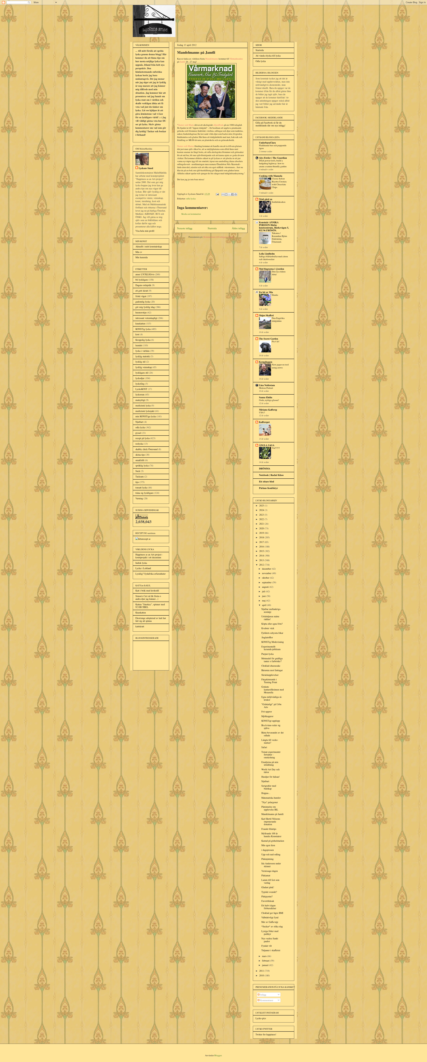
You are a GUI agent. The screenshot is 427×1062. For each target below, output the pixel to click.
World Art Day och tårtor (270, 771)
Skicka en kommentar (191, 213)
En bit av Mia (266, 292)
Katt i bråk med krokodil (147, 590)
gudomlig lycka (142, 301)
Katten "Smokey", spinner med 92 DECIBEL (150, 606)
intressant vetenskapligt (146, 318)
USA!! (262, 412)
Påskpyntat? (267, 896)
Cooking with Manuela (270, 176)
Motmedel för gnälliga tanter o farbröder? (272, 660)
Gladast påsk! (267, 887)
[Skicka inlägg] (217, 193)
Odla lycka (261, 61)
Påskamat (265, 875)
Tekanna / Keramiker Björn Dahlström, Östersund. (279, 237)
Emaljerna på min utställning (269, 763)
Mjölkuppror (267, 716)
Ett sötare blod (266, 481)
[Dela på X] (229, 194)
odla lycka (191, 198)
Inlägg (263, 994)
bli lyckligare (141, 279)
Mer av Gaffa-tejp (269, 921)
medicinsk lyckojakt (144, 411)
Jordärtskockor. (279, 201)
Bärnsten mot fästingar (272, 670)
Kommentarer (266, 1000)
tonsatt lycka (141, 487)
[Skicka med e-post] (223, 194)
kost (137, 334)
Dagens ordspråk (143, 285)
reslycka (139, 443)
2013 (262, 560)
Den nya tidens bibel (279, 273)
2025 (262, 505)
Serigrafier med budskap (268, 787)
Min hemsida (141, 257)
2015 (262, 551)
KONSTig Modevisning (272, 641)
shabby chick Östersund (146, 449)
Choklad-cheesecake (270, 665)
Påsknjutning (267, 858)
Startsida (212, 228)
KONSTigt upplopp (270, 720)
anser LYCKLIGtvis (144, 274)
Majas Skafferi (266, 315)
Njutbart (139, 421)
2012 (262, 564)
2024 (262, 510)
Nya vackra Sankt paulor (269, 940)
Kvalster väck (267, 628)
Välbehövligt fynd (269, 917)
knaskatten (140, 323)
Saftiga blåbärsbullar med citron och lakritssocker (273, 258)
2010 (262, 975)
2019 (262, 532)
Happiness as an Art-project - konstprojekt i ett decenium (149, 556)
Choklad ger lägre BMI (272, 912)
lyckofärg (139, 383)
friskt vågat (140, 296)
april (264, 605)
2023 (262, 514)
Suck (137, 471)
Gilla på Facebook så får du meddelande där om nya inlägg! (270, 124)
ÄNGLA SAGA (266, 445)
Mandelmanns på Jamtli (272, 814)
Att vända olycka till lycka (268, 55)
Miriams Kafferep (268, 409)
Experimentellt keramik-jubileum (271, 648)
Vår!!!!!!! (276, 447)
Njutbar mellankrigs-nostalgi (271, 610)
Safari (264, 747)
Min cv (138, 252)
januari (265, 965)
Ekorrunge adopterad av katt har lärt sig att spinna (150, 619)
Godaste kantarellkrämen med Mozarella (272, 689)
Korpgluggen (265, 362)
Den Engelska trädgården (278, 319)
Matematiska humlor (271, 797)
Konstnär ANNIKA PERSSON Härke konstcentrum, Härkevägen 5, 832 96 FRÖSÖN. (274, 226)
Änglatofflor (267, 637)
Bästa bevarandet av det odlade (272, 734)
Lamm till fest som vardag (270, 881)
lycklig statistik (142, 356)
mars (264, 956)
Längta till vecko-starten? (269, 741)
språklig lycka (142, 465)
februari (266, 960)
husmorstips (141, 312)
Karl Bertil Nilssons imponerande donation (270, 821)
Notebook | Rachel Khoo (271, 475)
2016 (262, 546)
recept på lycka (142, 438)
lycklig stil (140, 361)
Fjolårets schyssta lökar (272, 632)
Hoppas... (265, 793)
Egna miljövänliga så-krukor (271, 698)
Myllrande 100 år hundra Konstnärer (271, 835)
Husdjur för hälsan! (270, 776)
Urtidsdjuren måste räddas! (270, 618)
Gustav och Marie (186, 124)
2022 (262, 519)
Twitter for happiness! (266, 1034)
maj (264, 600)
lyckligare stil (141, 372)
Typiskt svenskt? (269, 891)
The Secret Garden (268, 338)
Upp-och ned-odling (270, 854)
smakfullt (139, 460)
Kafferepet (264, 422)
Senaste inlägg (184, 228)
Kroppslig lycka (142, 339)
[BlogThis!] (226, 194)
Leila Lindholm (267, 253)
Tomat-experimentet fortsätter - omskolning (270, 754)
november (267, 573)
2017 (262, 542)
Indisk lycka (141, 562)
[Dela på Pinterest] (235, 194)
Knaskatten (140, 612)
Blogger (218, 1055)
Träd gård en (265, 199)
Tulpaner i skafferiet (270, 950)
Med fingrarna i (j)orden (271, 269)
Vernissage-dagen (269, 870)
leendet (138, 345)
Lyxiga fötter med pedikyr (269, 932)
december (267, 568)
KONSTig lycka (143, 329)
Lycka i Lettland (143, 568)
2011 (262, 970)
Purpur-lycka (267, 653)
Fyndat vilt (266, 945)
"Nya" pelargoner (269, 802)
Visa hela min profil (144, 230)
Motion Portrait (266, 387)
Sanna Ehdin (265, 397)
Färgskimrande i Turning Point (269, 681)
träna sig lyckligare (144, 492)
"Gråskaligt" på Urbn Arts (271, 706)
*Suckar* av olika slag (272, 926)
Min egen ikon (268, 845)
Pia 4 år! (275, 341)
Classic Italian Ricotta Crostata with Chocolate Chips (279, 183)
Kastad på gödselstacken (272, 840)
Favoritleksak (267, 900)
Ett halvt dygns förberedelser (268, 907)
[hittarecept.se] (142, 538)
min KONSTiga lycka (145, 416)
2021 (262, 523)
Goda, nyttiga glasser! (269, 400)
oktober (266, 577)
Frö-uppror (266, 711)
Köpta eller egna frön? (272, 623)
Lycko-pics (261, 1018)
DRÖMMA (264, 468)
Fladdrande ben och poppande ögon (272, 147)
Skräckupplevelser (270, 674)
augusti (265, 586)
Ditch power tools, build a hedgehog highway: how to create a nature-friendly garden (273, 163)
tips (137, 482)
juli (264, 591)
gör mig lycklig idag (145, 307)
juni (264, 596)
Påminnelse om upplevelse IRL (269, 808)
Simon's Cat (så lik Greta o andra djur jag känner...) (148, 597)
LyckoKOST (141, 389)
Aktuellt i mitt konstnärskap (148, 246)
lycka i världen (142, 350)
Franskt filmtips (268, 828)
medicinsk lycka (143, 405)
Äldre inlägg (238, 228)
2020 (262, 528)
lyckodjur (139, 378)
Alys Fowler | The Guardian (273, 158)
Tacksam (139, 476)
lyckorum (139, 394)
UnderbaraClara (267, 142)
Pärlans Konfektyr (268, 488)
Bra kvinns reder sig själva (270, 727)
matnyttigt (140, 400)
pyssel (138, 432)
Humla (275, 294)
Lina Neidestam (267, 385)
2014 (262, 555)
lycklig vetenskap (143, 367)
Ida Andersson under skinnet (271, 865)
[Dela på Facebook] (232, 194)
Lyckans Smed (146, 168)
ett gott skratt (141, 290)
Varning (139, 498)
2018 (262, 537)
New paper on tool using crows (280, 366)
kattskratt (139, 626)
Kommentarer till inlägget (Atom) (218, 236)
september (267, 582)
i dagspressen (267, 849)
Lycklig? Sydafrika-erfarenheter (150, 573)
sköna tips (140, 454)
